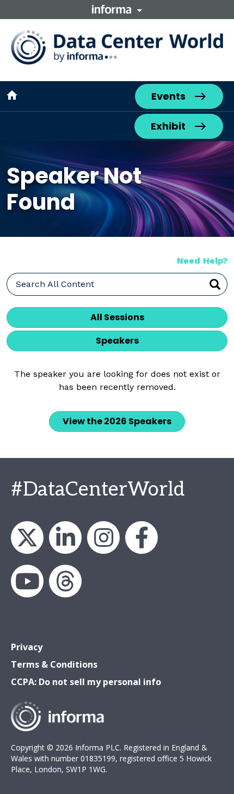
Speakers (117, 340)
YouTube (27, 581)
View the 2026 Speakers (117, 421)
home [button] (12, 95)
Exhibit (168, 126)
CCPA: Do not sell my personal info (86, 682)
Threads (65, 581)
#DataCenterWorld (97, 490)
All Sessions (117, 317)
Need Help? (202, 260)
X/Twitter (27, 537)
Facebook (141, 537)
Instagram (103, 537)
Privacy (26, 647)
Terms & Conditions (54, 664)
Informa (117, 9)
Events (168, 96)
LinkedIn (65, 537)
